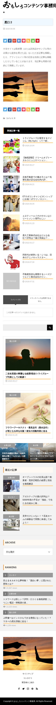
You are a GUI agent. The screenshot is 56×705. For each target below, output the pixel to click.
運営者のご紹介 (28, 682)
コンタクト (27, 678)
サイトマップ (28, 674)
